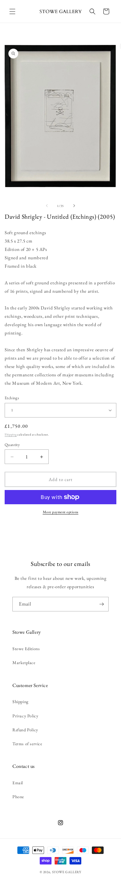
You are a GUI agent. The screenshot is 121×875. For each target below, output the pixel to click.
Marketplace (23, 662)
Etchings (12, 397)
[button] (12, 11)
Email (17, 782)
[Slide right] (74, 205)
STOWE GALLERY (66, 872)
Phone (18, 796)
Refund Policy (25, 730)
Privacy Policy (25, 716)
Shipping (11, 434)
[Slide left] (47, 205)
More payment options (60, 512)
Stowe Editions (26, 648)
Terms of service (27, 743)
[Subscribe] (101, 604)
